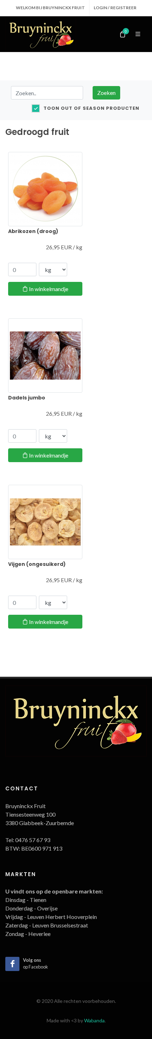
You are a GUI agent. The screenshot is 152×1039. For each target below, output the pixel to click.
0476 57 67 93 (32, 839)
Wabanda (94, 1020)
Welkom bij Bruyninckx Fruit (50, 7)
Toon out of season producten (91, 108)
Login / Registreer (115, 7)
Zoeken (106, 92)
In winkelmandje (48, 288)
